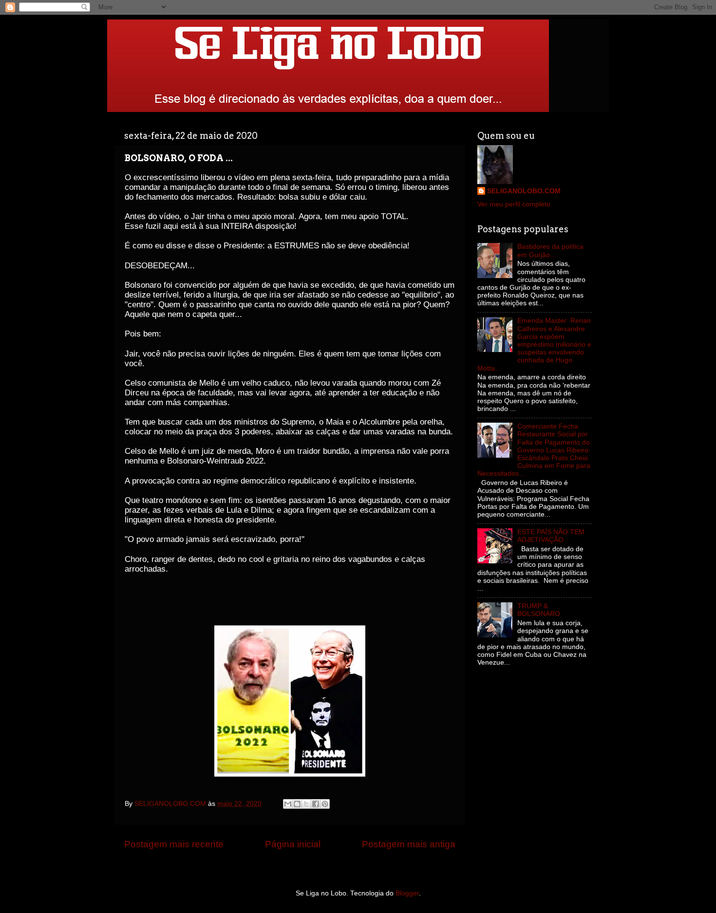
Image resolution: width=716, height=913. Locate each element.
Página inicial (292, 844)
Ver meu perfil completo (513, 204)
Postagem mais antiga (408, 844)
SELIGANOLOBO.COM (524, 191)
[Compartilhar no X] (306, 804)
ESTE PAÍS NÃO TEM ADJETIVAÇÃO (550, 535)
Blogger (407, 893)
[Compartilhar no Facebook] (315, 804)
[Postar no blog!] (297, 804)
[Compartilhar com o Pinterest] (325, 804)
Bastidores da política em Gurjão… (550, 250)
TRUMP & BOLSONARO (538, 609)
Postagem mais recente (174, 844)
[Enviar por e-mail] (288, 804)
